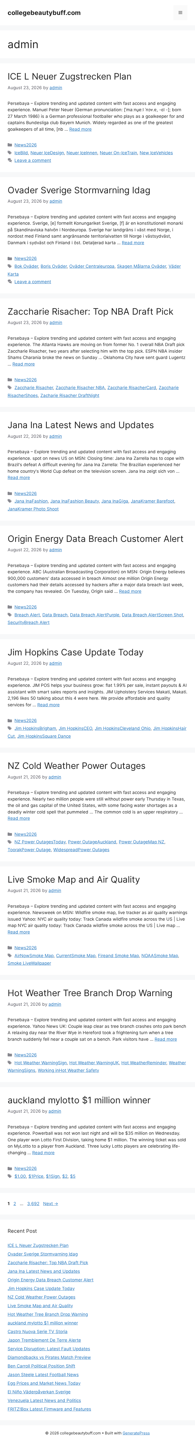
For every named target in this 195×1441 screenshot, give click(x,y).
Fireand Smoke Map (118, 955)
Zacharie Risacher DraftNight (69, 395)
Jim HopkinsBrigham (35, 728)
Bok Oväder (26, 266)
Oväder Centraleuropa (92, 266)
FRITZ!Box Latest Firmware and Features (49, 1409)
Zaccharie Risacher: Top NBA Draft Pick (90, 311)
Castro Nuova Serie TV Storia (38, 1331)
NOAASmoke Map (159, 955)
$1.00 (20, 1176)
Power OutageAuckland (92, 841)
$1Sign (53, 1176)
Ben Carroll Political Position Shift (41, 1366)
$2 (65, 1176)
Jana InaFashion (31, 501)
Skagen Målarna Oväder (141, 266)
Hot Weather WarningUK (94, 1062)
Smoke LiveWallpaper (29, 963)
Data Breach (55, 614)
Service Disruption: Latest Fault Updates (49, 1348)
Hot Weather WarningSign (40, 1062)
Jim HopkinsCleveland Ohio (123, 728)
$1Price (35, 1176)
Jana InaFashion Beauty (74, 501)
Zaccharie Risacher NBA (80, 387)
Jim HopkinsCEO (75, 728)
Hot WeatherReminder (143, 1062)
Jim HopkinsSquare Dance (44, 736)
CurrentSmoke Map (75, 955)
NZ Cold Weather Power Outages (76, 765)
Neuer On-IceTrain (118, 152)
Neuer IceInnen (82, 152)
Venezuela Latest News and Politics (44, 1400)
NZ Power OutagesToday (40, 841)
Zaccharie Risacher (33, 387)
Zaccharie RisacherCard (131, 387)
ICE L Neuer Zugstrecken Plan (70, 76)
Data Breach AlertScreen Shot (152, 614)
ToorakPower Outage (29, 849)
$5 (72, 1176)
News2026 (25, 144)
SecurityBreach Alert (29, 622)
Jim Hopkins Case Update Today (75, 652)
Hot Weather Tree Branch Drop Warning (90, 993)
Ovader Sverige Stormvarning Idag (79, 190)
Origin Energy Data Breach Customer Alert (96, 538)
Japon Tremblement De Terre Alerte (44, 1340)
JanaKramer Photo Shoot (33, 508)
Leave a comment (32, 160)
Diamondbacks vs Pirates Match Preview (49, 1357)
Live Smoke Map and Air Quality (74, 879)
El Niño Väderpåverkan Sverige (39, 1391)
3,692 (33, 1203)
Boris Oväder (54, 266)
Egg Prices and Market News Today (44, 1383)
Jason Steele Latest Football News (43, 1374)
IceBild (21, 152)
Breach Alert (27, 614)
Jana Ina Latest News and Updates (81, 425)
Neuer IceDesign (47, 152)
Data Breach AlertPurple (94, 614)
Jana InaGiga (114, 501)
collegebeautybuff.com (44, 12)
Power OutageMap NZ (141, 841)
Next (50, 1203)
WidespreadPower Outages (81, 849)
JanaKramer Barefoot (152, 501)
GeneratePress (136, 1433)
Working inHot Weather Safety (68, 1070)
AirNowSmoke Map (34, 955)
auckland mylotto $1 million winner (79, 1100)
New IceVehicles (156, 152)
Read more (80, 129)
